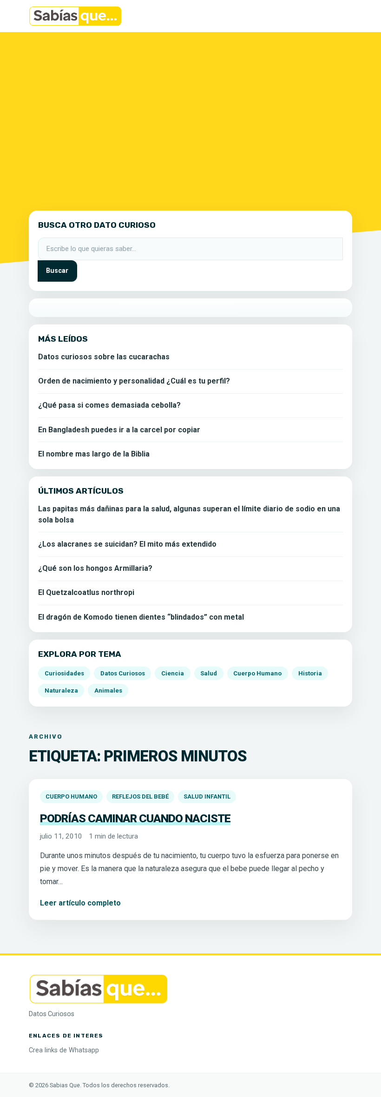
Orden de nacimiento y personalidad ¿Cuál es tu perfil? (134, 381)
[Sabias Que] (98, 988)
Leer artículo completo (80, 903)
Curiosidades (64, 673)
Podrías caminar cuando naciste (135, 818)
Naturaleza (61, 690)
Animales (108, 690)
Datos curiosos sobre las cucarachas (104, 356)
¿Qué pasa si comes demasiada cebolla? (109, 405)
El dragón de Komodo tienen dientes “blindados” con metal (141, 617)
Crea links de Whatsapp (64, 1050)
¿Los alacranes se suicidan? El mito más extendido (127, 544)
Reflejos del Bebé (140, 796)
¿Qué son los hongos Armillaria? (95, 568)
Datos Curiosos (122, 673)
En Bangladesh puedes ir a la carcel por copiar (119, 429)
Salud (208, 673)
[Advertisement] (190, 116)
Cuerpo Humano (71, 796)
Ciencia (172, 673)
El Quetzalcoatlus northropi (86, 592)
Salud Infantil (207, 796)
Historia (310, 673)
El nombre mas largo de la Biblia (94, 453)
